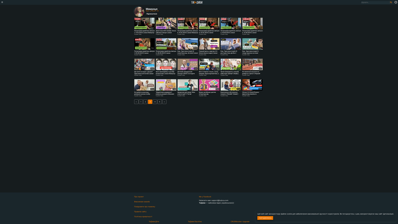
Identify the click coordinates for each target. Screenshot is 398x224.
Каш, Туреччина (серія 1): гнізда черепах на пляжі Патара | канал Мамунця (250, 53)
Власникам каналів (142, 202)
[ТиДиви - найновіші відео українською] (197, 3)
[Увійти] (395, 2)
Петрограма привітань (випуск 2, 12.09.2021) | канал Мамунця (252, 32)
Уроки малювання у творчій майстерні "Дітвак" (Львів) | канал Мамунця (230, 73)
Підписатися (151, 14)
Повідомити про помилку (144, 207)
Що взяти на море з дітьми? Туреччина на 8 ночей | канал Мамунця (143, 73)
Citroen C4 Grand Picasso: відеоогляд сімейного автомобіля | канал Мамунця (251, 94)
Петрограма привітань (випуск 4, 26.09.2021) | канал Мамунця (166, 53)
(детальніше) (388, 214)
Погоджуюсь (265, 218)
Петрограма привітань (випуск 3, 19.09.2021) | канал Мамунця (231, 32)
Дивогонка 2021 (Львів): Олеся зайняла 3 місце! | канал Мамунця (166, 32)
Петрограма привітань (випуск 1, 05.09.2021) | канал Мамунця (144, 53)
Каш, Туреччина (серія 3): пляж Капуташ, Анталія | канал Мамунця (187, 53)
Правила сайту (140, 212)
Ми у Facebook (205, 197)
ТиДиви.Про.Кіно (195, 221)
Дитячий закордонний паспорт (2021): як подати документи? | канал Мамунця (187, 73)
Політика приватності (143, 216)
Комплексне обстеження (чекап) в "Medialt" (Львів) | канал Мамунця (229, 94)
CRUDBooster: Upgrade (240, 221)
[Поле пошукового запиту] (391, 2)
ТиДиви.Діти (154, 221)
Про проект (139, 197)
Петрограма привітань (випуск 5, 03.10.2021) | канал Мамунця (209, 32)
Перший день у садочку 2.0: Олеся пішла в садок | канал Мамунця (208, 53)
